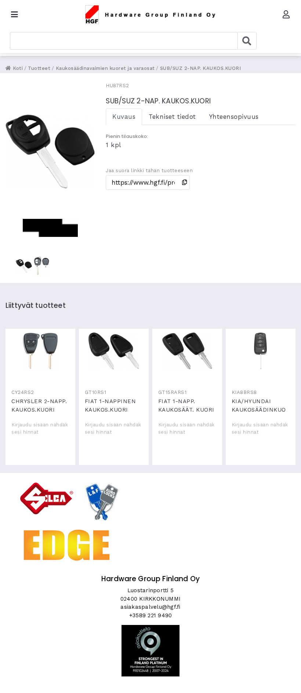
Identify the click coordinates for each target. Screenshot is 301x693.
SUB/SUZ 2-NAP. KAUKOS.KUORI (200, 68)
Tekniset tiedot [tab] (172, 116)
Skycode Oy (150, 681)
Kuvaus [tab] (123, 116)
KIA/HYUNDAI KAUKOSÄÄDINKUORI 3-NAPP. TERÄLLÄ (260, 351)
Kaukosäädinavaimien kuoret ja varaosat (105, 68)
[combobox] (124, 41)
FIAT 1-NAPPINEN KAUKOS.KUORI (114, 351)
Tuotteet (39, 68)
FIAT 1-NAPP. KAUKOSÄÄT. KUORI (187, 351)
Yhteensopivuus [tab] (234, 116)
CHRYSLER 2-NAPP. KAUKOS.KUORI (40, 351)
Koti (17, 68)
